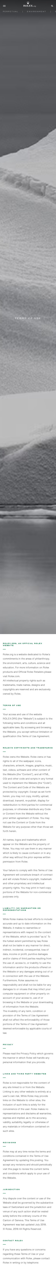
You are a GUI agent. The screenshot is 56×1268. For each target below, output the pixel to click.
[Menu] (4, 6)
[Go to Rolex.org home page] (28, 4)
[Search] (51, 5)
